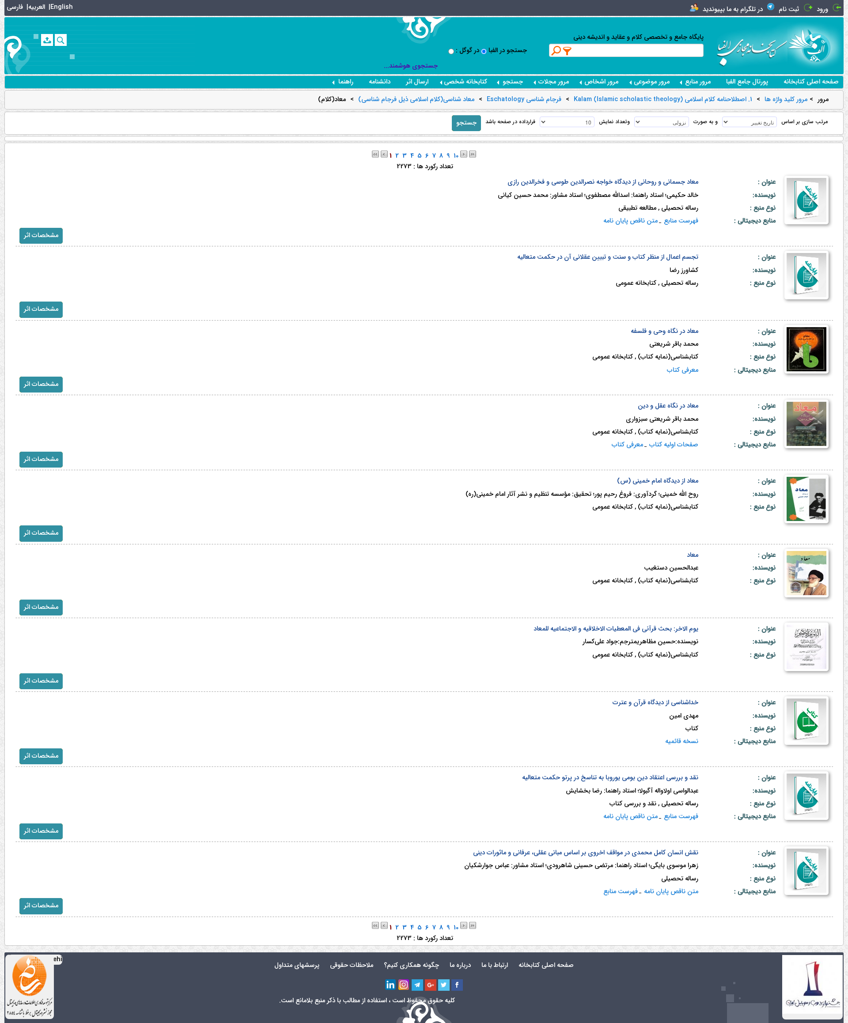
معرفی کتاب (682, 370)
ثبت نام (789, 9)
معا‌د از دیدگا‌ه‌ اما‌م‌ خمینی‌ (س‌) (657, 481)
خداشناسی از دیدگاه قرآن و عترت (655, 703)
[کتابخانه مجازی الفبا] (815, 45)
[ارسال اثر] (47, 40)
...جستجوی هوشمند (411, 66)
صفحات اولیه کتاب (673, 445)
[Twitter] (444, 985)
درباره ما (460, 965)
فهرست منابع (681, 221)
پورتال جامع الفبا (747, 82)
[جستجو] (61, 40)
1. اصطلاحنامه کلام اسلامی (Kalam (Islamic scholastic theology (663, 100)
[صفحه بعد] (463, 154)
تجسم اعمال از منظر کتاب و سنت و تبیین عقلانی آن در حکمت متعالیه (607, 257)
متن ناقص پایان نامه (630, 221)
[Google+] (430, 985)
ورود (822, 9)
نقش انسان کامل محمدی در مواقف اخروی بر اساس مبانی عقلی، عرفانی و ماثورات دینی (585, 853)
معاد (692, 555)
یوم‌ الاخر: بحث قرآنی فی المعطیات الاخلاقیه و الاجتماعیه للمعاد (616, 629)
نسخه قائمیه (681, 741)
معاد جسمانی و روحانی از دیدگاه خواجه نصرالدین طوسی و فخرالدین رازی (602, 182)
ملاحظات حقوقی (351, 965)
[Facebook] (457, 985)
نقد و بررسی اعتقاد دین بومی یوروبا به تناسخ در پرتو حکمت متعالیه (610, 778)
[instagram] (404, 985)
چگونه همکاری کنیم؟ (411, 965)
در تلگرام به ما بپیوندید (733, 9)
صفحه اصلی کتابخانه (811, 82)
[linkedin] (391, 985)
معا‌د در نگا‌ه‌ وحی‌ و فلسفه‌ (664, 331)
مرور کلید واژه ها (786, 100)
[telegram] (417, 985)
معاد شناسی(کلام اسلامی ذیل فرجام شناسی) (416, 100)
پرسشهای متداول (296, 965)
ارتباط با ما (494, 965)
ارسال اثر (417, 82)
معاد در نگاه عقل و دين (668, 406)
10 (456, 156)
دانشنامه (379, 82)
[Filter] (567, 50)
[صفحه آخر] (472, 154)
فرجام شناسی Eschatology (524, 100)
